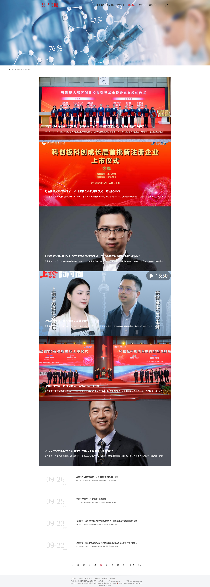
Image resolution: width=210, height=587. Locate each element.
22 (78, 565)
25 (95, 565)
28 (112, 565)
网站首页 (73, 578)
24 (89, 565)
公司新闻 (27, 69)
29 (118, 565)
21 (72, 565)
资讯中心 (19, 69)
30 (123, 565)
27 (106, 565)
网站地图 (139, 583)
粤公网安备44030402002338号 (127, 583)
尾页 (139, 565)
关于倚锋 (100, 5)
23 (84, 565)
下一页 (132, 565)
